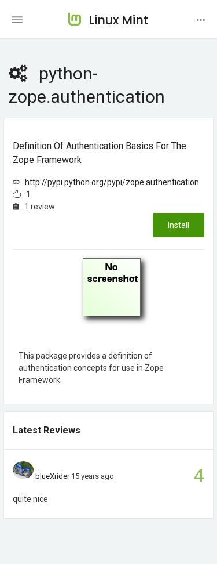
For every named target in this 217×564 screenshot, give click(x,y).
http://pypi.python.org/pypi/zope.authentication (112, 182)
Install (178, 225)
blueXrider (52, 476)
